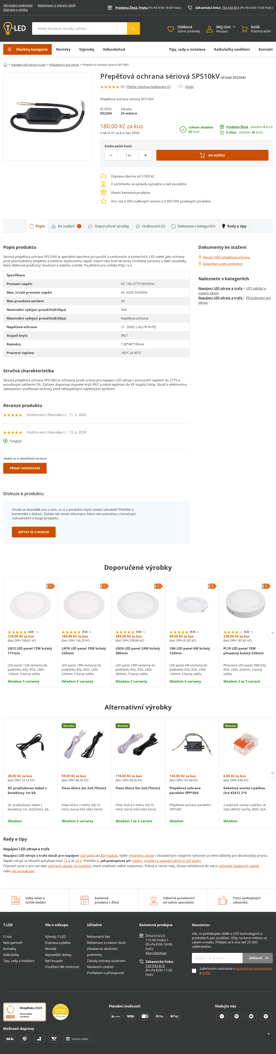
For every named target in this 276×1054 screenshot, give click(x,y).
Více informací (156, 953)
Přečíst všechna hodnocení (149, 87)
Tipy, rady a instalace (187, 49)
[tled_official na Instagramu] (237, 1018)
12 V (67, 860)
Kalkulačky (11, 954)
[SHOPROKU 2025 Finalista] (27, 1012)
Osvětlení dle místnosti (62, 967)
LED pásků (88, 855)
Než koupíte (54, 960)
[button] (211, 29)
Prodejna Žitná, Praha (131, 8)
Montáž (50, 948)
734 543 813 (230, 8)
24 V (78, 860)
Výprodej (86, 49)
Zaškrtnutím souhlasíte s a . (235, 970)
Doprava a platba (15, 10)
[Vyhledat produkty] (133, 28)
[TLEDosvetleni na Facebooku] (222, 1018)
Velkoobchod (114, 49)
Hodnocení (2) (153, 226)
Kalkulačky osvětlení (232, 49)
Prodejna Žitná (237, 127)
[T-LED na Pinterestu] (266, 1018)
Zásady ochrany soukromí (106, 960)
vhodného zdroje (141, 855)
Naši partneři (12, 942)
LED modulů (108, 855)
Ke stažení (69, 226)
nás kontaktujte (23, 871)
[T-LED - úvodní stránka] (14, 28)
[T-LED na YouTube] (251, 1018)
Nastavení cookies (100, 967)
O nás (7, 936)
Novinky (63, 49)
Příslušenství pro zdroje (64, 65)
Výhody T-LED (55, 936)
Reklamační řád (98, 936)
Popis (40, 226)
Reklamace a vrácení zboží (57, 5)
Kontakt (266, 49)
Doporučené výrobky (112, 226)
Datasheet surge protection (223, 264)
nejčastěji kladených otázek (239, 866)
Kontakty (9, 948)
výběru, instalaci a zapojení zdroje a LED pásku (166, 860)
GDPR (206, 973)
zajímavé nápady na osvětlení (69, 866)
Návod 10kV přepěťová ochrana (226, 257)
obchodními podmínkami (254, 968)
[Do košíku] (212, 155)
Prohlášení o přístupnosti (105, 973)
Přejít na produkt (30, 670)
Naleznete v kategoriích (196, 226)
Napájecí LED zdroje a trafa (28, 65)
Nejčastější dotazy (58, 954)
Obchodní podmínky (18, 5)
